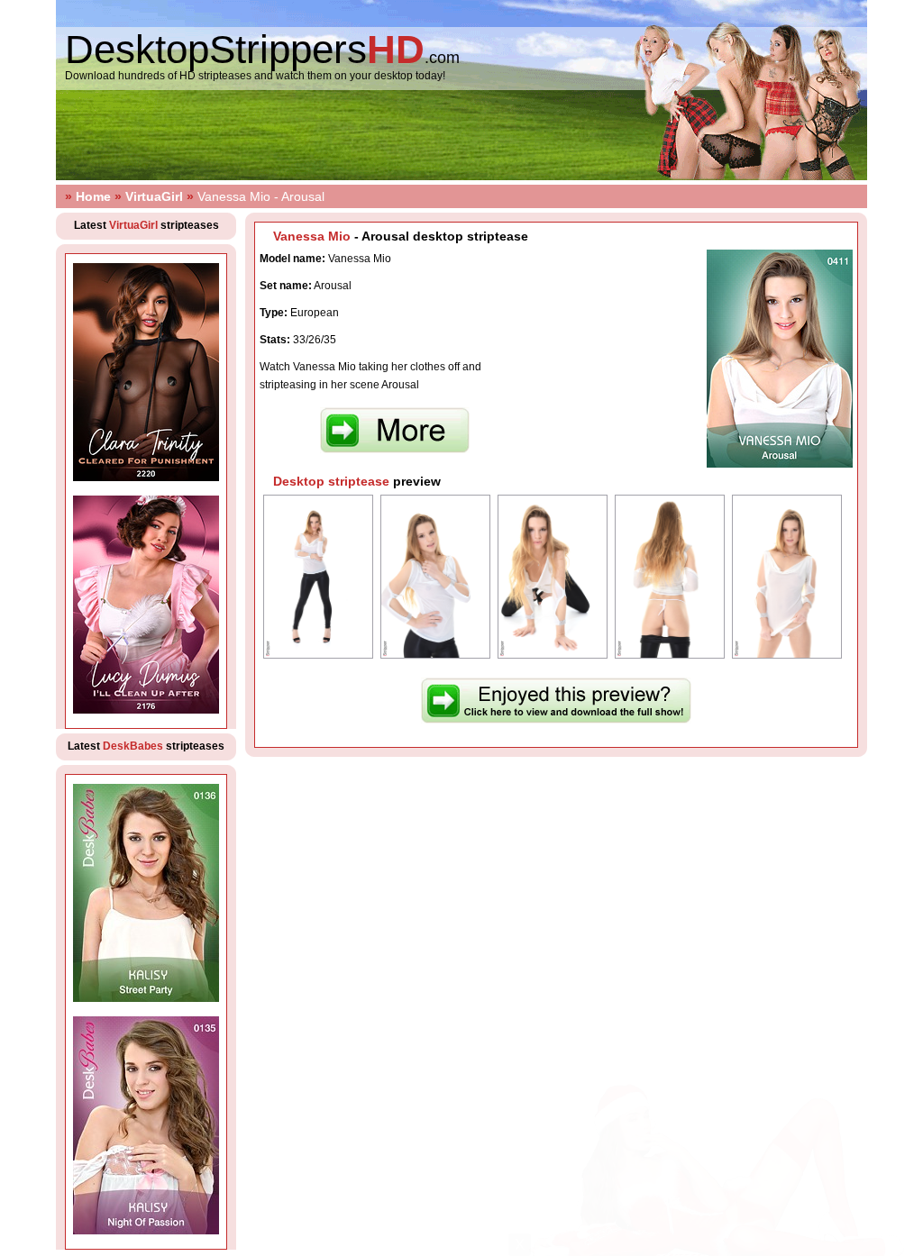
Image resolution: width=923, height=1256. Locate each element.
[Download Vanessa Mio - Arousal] (395, 449)
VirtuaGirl (154, 196)
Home (93, 196)
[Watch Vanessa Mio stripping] (556, 720)
